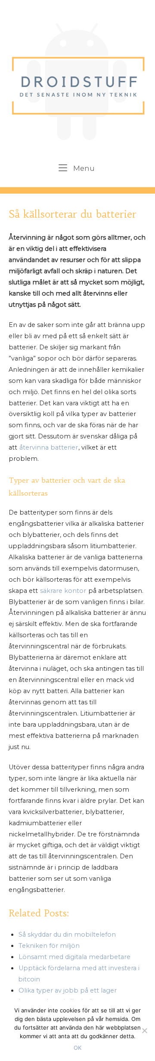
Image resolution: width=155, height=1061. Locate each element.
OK (77, 1047)
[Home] (78, 80)
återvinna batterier (48, 447)
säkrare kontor (63, 591)
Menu (83, 168)
